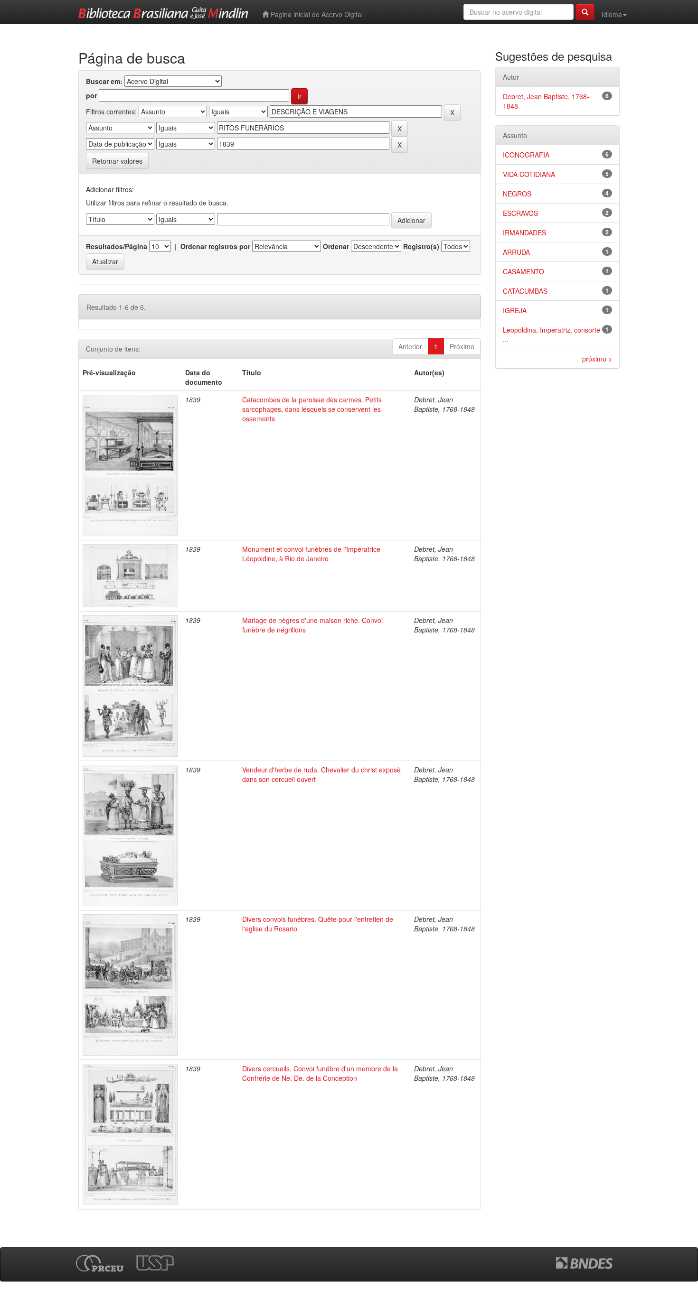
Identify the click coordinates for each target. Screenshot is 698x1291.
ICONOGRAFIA (526, 154)
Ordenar (336, 246)
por (91, 95)
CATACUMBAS (525, 291)
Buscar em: (104, 81)
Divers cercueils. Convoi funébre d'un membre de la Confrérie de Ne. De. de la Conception (320, 1073)
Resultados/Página (116, 246)
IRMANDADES (524, 232)
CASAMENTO (523, 271)
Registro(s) (421, 246)
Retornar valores (117, 161)
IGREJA (515, 310)
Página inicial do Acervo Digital (316, 14)
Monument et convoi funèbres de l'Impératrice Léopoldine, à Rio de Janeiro (311, 553)
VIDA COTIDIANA (529, 174)
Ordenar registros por (215, 246)
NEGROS (517, 193)
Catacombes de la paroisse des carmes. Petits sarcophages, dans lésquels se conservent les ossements (312, 409)
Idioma (612, 14)
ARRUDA (516, 252)
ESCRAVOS (520, 213)
